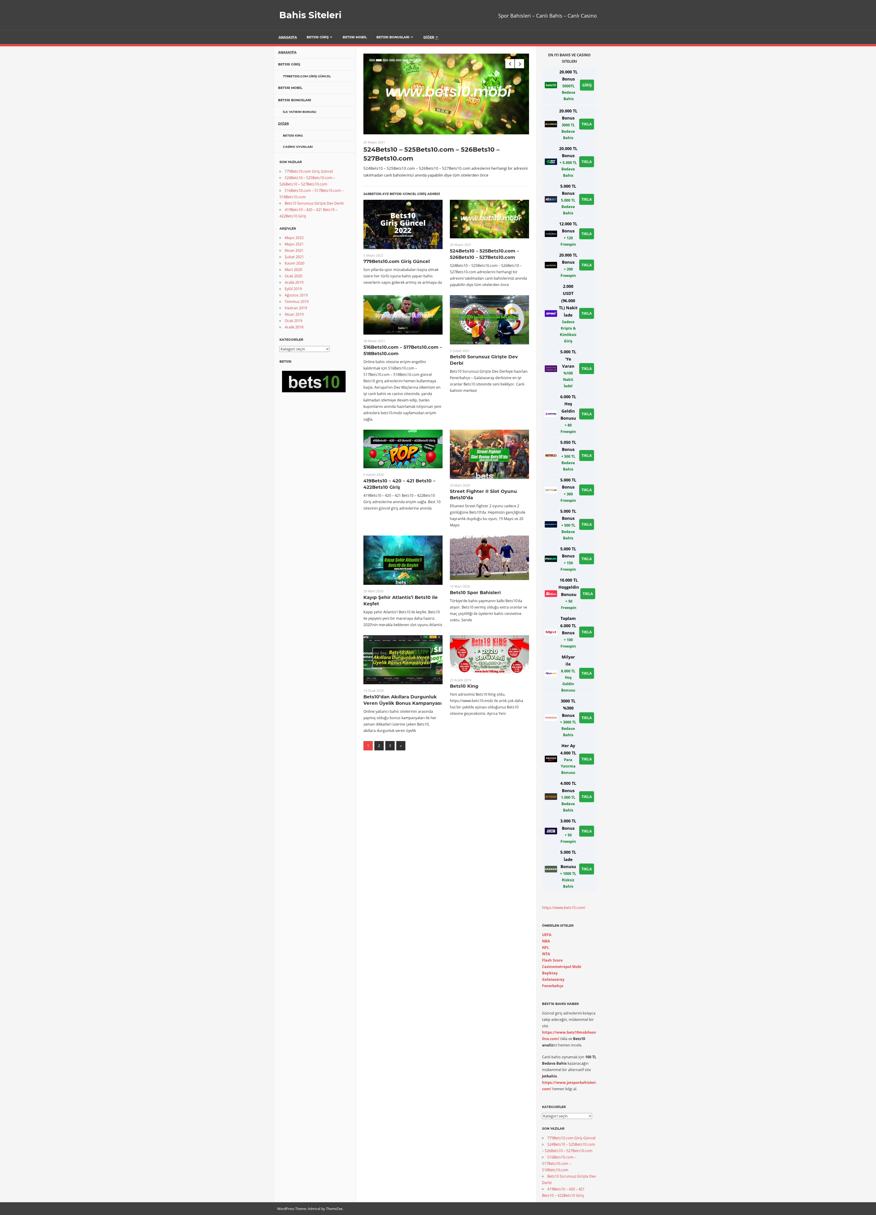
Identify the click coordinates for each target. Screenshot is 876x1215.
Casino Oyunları (298, 146)
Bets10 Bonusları (392, 37)
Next (519, 63)
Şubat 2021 (294, 256)
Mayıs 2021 (294, 244)
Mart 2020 (293, 269)
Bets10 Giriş (318, 37)
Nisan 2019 (294, 314)
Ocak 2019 (293, 320)
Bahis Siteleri (310, 15)
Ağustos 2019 (296, 295)
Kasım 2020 (294, 263)
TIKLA (586, 124)
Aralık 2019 (294, 282)
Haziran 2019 (296, 307)
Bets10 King (464, 686)
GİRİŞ (587, 85)
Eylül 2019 (293, 288)
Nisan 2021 (294, 250)
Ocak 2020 (293, 275)
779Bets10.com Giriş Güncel (396, 261)
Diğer (428, 37)
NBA (546, 941)
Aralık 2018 (294, 327)
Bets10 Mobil (355, 37)
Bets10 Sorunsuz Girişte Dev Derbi (314, 203)
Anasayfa (288, 37)
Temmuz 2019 (297, 301)
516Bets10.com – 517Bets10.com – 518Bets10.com (559, 1163)
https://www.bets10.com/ (563, 907)
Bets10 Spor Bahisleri (475, 592)
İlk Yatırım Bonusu (299, 112)
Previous (509, 63)
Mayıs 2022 (294, 237)
